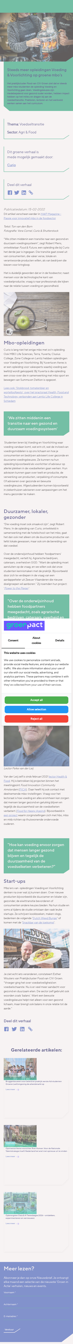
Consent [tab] (13, 640)
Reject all (36, 719)
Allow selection (36, 709)
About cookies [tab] (36, 640)
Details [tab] (59, 640)
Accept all (36, 700)
